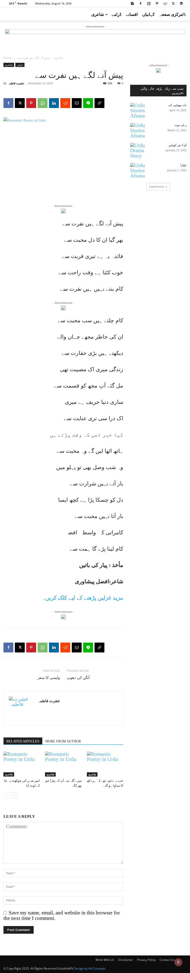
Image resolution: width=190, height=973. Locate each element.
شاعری (97, 14)
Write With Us (104, 960)
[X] (173, 3)
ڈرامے (116, 14)
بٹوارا (183, 165)
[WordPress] (181, 3)
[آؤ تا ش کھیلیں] (140, 150)
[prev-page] (6, 795)
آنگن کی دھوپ (78, 677)
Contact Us (167, 960)
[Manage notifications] (178, 962)
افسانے (132, 14)
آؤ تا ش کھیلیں (177, 145)
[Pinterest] (157, 3)
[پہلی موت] (140, 130)
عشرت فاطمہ (16, 83)
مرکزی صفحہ (171, 14)
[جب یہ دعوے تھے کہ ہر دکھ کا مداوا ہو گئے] (105, 764)
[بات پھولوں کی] (140, 110)
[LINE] (88, 103)
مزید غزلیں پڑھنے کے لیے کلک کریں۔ (82, 598)
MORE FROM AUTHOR (63, 741)
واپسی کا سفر (49, 677)
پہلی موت (180, 125)
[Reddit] (165, 3)
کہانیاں (148, 14)
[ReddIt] (65, 103)
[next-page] (14, 795)
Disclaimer (125, 960)
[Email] (77, 103)
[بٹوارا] (140, 170)
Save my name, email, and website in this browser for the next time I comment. (61, 915)
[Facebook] (140, 3)
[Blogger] (132, 3)
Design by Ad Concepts (90, 968)
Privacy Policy (146, 960)
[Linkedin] (54, 103)
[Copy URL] (99, 103)
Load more (156, 186)
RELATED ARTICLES (22, 741)
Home (7, 58)
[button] (184, 14)
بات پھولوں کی (177, 105)
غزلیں (20, 64)
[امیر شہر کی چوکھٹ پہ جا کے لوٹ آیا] (21, 764)
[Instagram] (148, 3)
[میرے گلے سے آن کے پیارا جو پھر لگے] (63, 764)
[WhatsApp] (43, 103)
